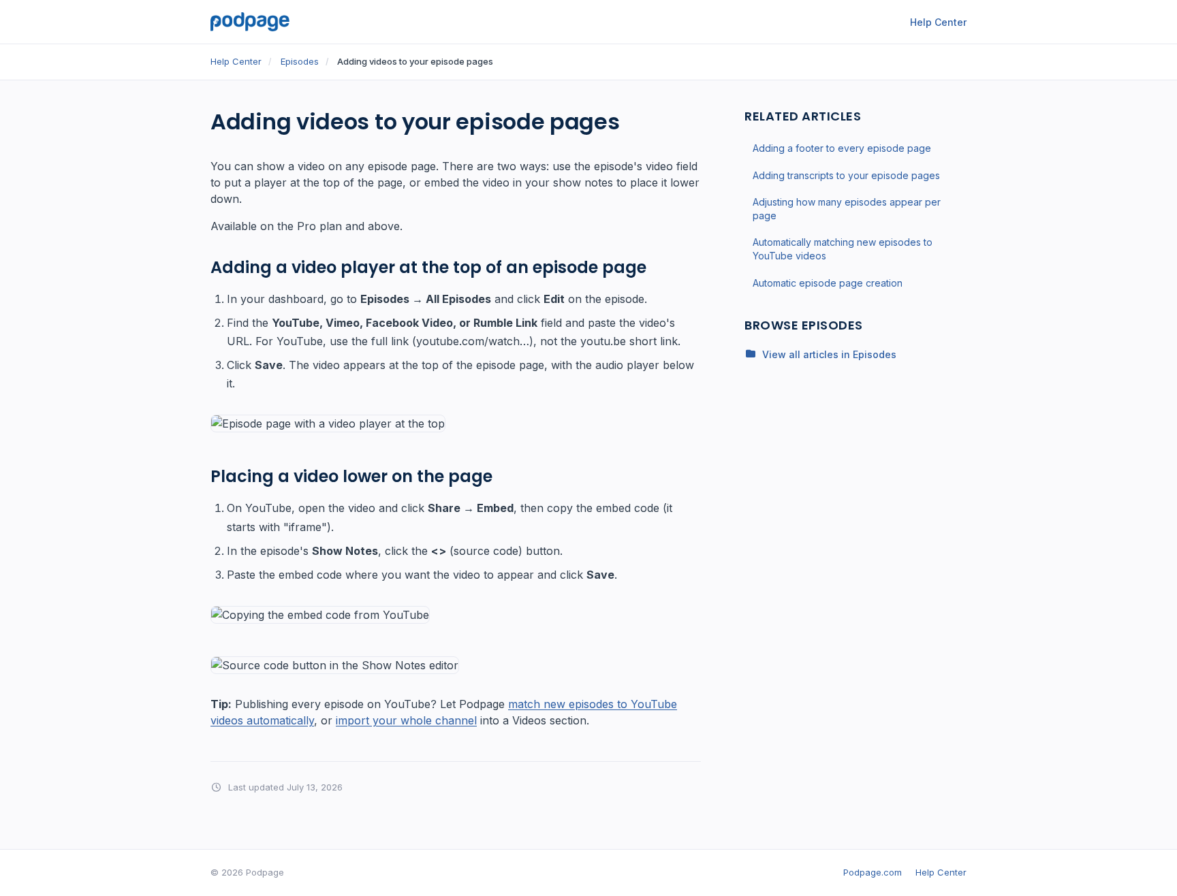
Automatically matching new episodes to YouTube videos (842, 248)
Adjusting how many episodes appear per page (847, 208)
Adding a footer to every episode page (842, 148)
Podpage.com (872, 872)
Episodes (300, 61)
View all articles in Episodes (829, 353)
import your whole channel (406, 720)
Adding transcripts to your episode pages (846, 174)
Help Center (938, 22)
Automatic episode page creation (828, 282)
